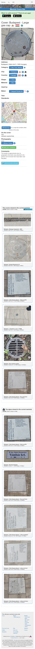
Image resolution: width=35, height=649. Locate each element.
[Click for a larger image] (17, 44)
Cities (26, 623)
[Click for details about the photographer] (14, 143)
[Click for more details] (17, 220)
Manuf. (26, 621)
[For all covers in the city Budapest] (12, 25)
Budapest (14, 72)
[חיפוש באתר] (9, 2)
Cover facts (27, 617)
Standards (4, 631)
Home (3, 2)
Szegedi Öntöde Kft (17, 91)
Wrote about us (17, 617)
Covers (25, 615)
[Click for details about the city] (23, 72)
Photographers (28, 625)
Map (14, 628)
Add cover (15, 630)
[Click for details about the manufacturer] (28, 91)
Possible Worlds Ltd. (15, 637)
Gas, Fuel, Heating (16, 67)
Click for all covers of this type (11, 163)
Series (26, 626)
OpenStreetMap (18, 122)
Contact (26, 630)
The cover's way (5, 628)
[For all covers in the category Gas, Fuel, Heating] (21, 25)
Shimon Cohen (7, 143)
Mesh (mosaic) (28, 209)
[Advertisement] (17, 184)
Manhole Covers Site (17, 9)
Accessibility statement (15, 632)
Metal (13, 83)
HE (13, 2)
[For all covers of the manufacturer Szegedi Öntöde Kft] (25, 91)
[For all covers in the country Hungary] (17, 25)
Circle (13, 80)
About (14, 615)
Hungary (13, 75)
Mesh (26, 618)
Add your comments (9, 147)
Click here (7, 128)
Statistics (26, 628)
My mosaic (27, 619)
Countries (27, 622)
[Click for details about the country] (23, 75)
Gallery (3, 630)
